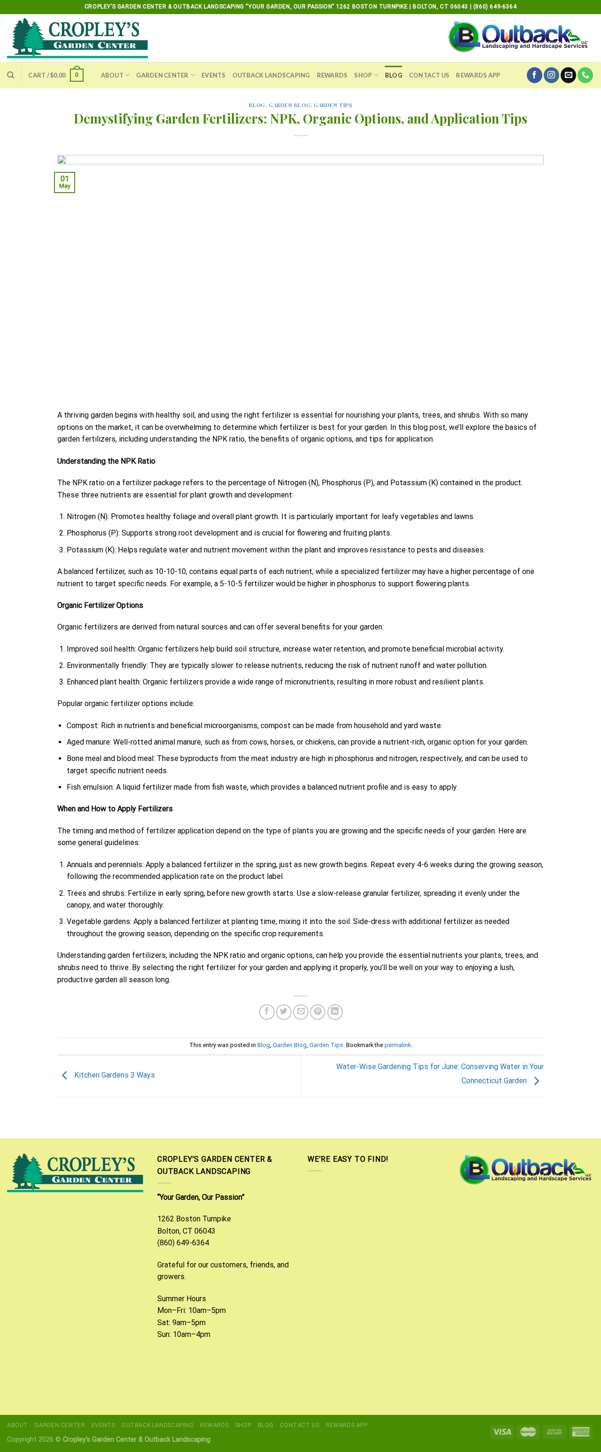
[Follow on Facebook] (534, 75)
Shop (363, 75)
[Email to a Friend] (300, 1012)
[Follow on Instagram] (551, 75)
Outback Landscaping (271, 75)
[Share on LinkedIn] (335, 1012)
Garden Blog (289, 105)
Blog (393, 75)
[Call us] (585, 75)
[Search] (10, 75)
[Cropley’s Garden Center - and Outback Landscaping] (77, 38)
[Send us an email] (568, 75)
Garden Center (162, 75)
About (112, 75)
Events (213, 75)
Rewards (332, 75)
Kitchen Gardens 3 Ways (113, 1075)
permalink (398, 1044)
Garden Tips (333, 105)
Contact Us (429, 75)
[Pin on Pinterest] (317, 1012)
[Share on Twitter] (284, 1012)
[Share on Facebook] (267, 1012)
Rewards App (478, 75)
